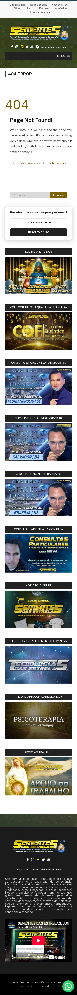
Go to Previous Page (30, 163)
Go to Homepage (58, 163)
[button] (61, 56)
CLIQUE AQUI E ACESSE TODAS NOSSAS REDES (38, 870)
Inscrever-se (38, 232)
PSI (57, 986)
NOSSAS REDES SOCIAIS (53, 47)
